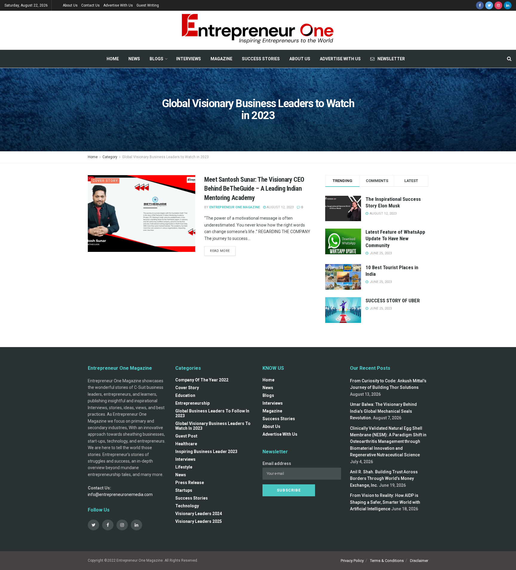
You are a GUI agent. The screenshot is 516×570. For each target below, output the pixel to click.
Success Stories (261, 58)
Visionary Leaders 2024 (198, 513)
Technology (187, 505)
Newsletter (391, 58)
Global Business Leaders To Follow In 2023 (212, 413)
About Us (70, 5)
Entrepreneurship (192, 403)
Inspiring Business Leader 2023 (206, 451)
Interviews (188, 58)
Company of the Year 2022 (201, 380)
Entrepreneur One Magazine (234, 207)
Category (109, 157)
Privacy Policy (352, 560)
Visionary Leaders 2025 (198, 521)
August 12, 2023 (280, 207)
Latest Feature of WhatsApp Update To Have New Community (395, 238)
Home (113, 58)
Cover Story (105, 181)
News (134, 58)
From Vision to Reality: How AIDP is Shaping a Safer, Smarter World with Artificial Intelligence (385, 502)
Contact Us (90, 5)
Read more (220, 251)
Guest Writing (147, 5)
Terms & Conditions (387, 560)
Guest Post (186, 436)
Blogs (156, 58)
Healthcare (186, 443)
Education (185, 395)
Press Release (189, 482)
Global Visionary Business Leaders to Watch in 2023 (165, 157)
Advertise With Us (118, 5)
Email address (276, 463)
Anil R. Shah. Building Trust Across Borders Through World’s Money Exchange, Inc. (384, 478)
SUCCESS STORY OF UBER (393, 301)
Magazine (221, 58)
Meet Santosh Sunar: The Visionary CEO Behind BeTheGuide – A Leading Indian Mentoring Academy (254, 189)
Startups (183, 490)
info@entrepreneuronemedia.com (120, 494)
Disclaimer (419, 560)
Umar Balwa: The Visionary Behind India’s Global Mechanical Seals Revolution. (383, 411)
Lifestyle (183, 467)
